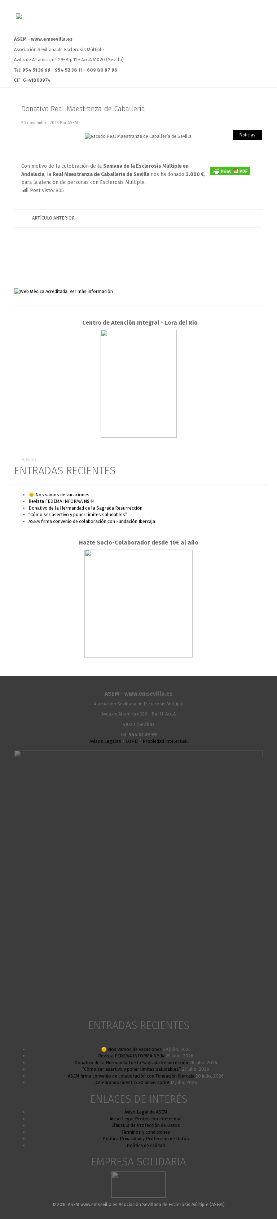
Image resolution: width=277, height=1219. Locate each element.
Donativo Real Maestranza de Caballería (83, 108)
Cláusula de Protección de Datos (145, 1125)
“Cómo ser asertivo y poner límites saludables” (77, 514)
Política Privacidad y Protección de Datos (145, 1138)
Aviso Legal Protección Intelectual (146, 1118)
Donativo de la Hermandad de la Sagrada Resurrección (85, 508)
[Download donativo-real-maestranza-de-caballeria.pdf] (231, 151)
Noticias (247, 134)
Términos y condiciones (146, 1132)
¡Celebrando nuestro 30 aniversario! (131, 1082)
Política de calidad (146, 1145)
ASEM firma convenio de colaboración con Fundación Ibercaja (91, 521)
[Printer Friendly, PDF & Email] (230, 171)
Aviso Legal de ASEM (145, 1112)
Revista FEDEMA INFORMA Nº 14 (61, 501)
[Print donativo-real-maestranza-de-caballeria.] (249, 151)
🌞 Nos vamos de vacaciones (58, 494)
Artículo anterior (53, 218)
